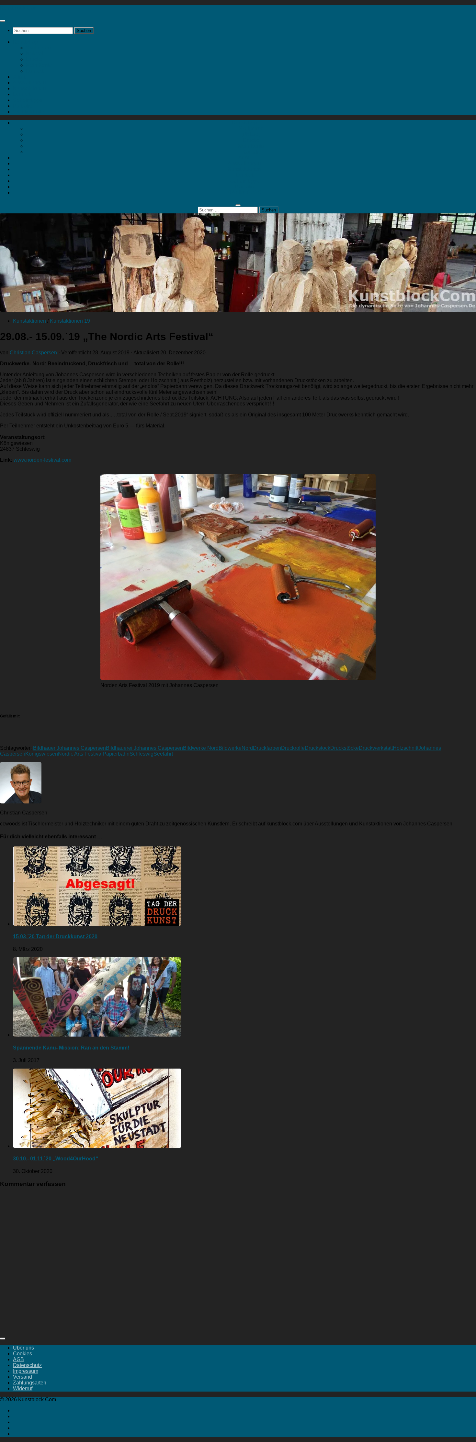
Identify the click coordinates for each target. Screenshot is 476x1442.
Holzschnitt (405, 748)
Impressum (25, 1371)
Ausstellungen (29, 82)
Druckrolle (293, 748)
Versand (22, 1377)
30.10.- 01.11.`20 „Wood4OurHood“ (55, 1158)
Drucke (34, 59)
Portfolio (22, 106)
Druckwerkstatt (376, 748)
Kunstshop (25, 42)
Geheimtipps (27, 100)
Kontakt (34, 71)
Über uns (23, 1348)
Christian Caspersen (33, 352)
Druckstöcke (344, 748)
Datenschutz (27, 1365)
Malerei (34, 53)
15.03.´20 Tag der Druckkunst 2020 (55, 936)
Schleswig (141, 754)
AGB (18, 1359)
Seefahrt (163, 754)
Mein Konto (39, 65)
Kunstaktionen (29, 88)
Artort (19, 77)
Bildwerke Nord (201, 748)
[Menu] (2, 21)
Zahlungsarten (29, 1382)
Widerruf (22, 1388)
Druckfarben (267, 748)
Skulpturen (38, 47)
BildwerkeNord (236, 748)
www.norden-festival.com (42, 460)
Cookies (22, 1353)
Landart (21, 94)
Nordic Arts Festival (80, 754)
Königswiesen (41, 754)
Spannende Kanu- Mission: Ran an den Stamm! (71, 1047)
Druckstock (317, 748)
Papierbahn (116, 754)
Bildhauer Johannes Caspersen (69, 748)
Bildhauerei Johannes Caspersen (144, 748)
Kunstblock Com (19, 8)
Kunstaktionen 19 (70, 321)
